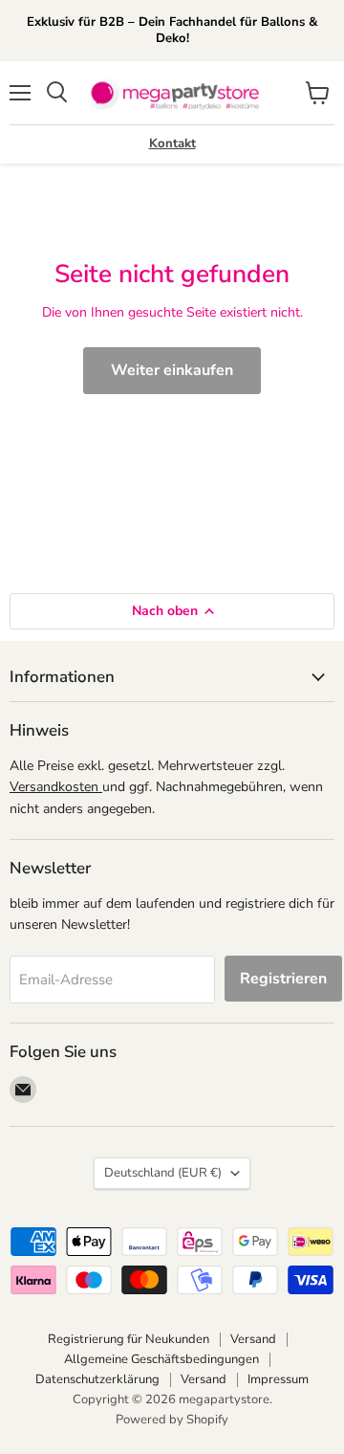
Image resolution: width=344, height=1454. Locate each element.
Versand (253, 1339)
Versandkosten (56, 787)
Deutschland (163, 1172)
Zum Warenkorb (160, 1407)
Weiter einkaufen (172, 370)
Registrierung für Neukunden (128, 1339)
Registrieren (283, 978)
